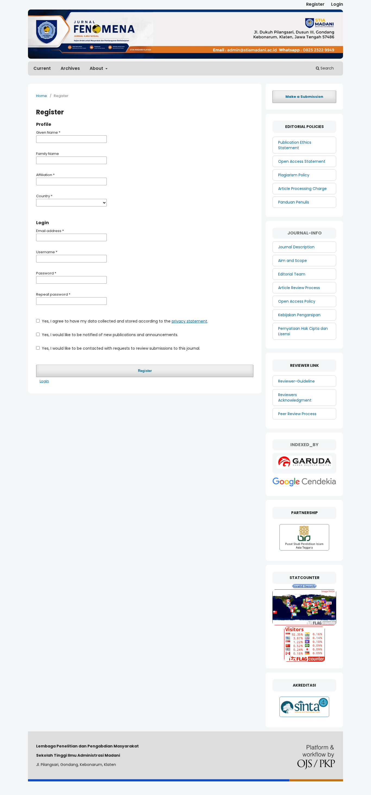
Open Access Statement (301, 161)
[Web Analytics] (304, 586)
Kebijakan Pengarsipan (299, 315)
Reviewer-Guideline (296, 381)
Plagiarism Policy (293, 175)
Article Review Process (299, 287)
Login (337, 4)
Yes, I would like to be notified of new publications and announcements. (109, 334)
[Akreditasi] (304, 717)
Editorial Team (291, 274)
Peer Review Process (297, 414)
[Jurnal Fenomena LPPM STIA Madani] (304, 467)
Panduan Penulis (293, 202)
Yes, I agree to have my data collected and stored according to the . (124, 321)
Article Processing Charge (302, 188)
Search (326, 68)
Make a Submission (304, 96)
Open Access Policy (296, 301)
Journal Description (296, 247)
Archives (70, 68)
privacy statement (189, 321)
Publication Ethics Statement (294, 145)
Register (315, 4)
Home (41, 95)
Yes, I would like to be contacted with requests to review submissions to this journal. (120, 348)
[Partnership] (304, 550)
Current (42, 68)
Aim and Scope (292, 260)
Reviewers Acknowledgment (295, 397)
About (97, 68)
